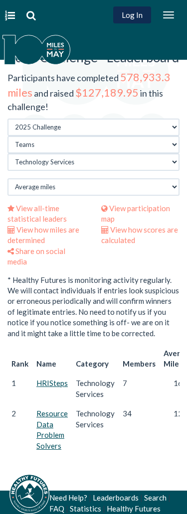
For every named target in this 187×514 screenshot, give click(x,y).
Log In (132, 14)
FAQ (56, 508)
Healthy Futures (134, 508)
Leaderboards (116, 497)
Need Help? (68, 497)
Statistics (85, 508)
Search (155, 497)
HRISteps (52, 383)
